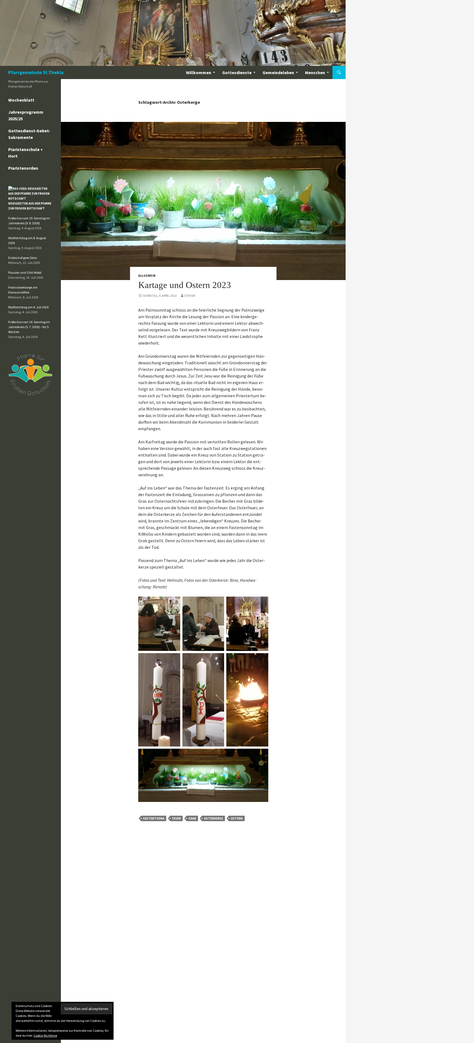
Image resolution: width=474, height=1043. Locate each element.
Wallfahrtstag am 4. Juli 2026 (28, 307)
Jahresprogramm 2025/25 (25, 115)
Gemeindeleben (278, 72)
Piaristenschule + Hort (25, 153)
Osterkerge (213, 818)
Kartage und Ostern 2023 (184, 285)
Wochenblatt (21, 100)
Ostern (237, 818)
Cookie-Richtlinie (45, 1035)
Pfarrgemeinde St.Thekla (36, 72)
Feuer (176, 818)
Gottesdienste (237, 72)
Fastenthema (153, 818)
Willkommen (198, 72)
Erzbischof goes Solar (22, 258)
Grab (192, 818)
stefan (189, 295)
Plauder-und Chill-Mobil (24, 272)
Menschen (315, 72)
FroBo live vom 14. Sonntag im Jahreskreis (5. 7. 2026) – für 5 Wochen (29, 327)
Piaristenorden (23, 168)
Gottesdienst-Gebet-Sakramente (29, 134)
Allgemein (147, 275)
